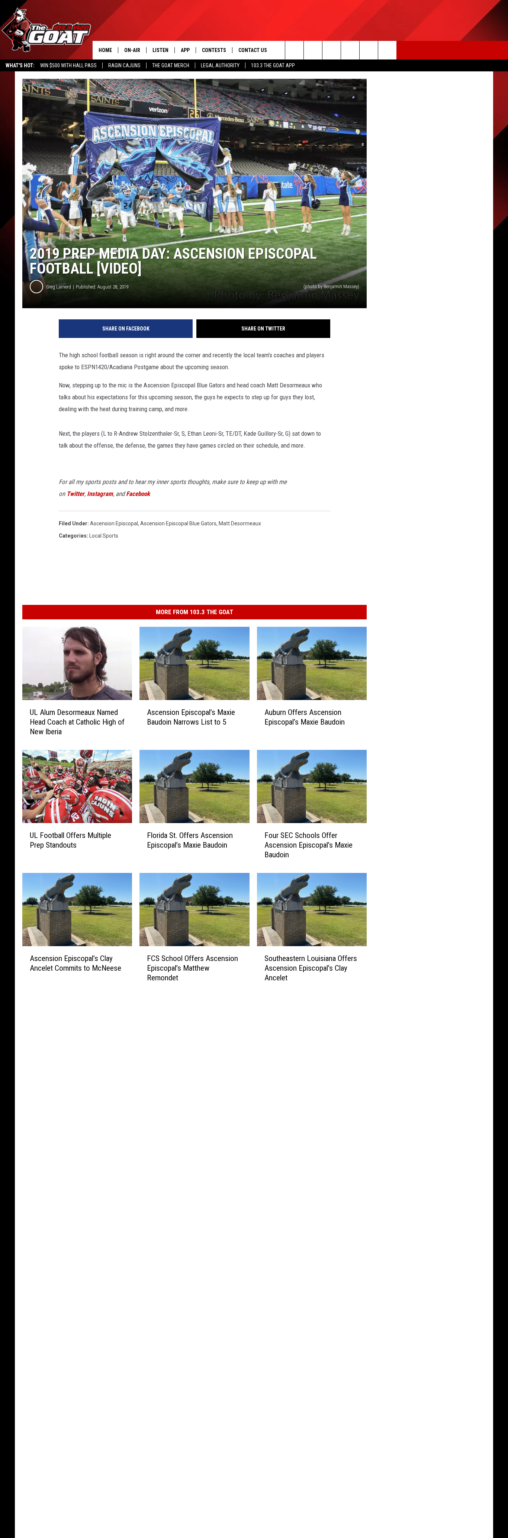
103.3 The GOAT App (273, 65)
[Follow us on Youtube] (369, 50)
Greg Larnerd (58, 287)
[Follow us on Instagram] (350, 50)
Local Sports (103, 536)
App (185, 50)
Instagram (100, 493)
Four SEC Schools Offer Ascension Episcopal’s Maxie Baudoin (308, 845)
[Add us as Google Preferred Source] (313, 50)
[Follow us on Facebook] (331, 50)
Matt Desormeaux (240, 523)
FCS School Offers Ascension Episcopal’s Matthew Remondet (192, 968)
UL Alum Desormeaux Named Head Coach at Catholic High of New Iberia (77, 722)
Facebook (138, 493)
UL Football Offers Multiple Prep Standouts (70, 840)
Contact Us (252, 50)
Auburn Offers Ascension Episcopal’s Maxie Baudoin (304, 717)
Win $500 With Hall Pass (68, 65)
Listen (160, 50)
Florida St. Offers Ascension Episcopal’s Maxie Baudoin (190, 840)
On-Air (132, 50)
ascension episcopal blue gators (178, 523)
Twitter (75, 493)
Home (105, 50)
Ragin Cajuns (124, 65)
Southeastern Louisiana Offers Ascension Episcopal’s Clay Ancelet (310, 968)
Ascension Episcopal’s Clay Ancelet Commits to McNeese (75, 963)
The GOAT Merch (170, 65)
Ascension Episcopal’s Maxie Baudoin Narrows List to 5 (191, 717)
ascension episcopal (114, 523)
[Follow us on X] (387, 50)
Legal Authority (220, 65)
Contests (214, 50)
